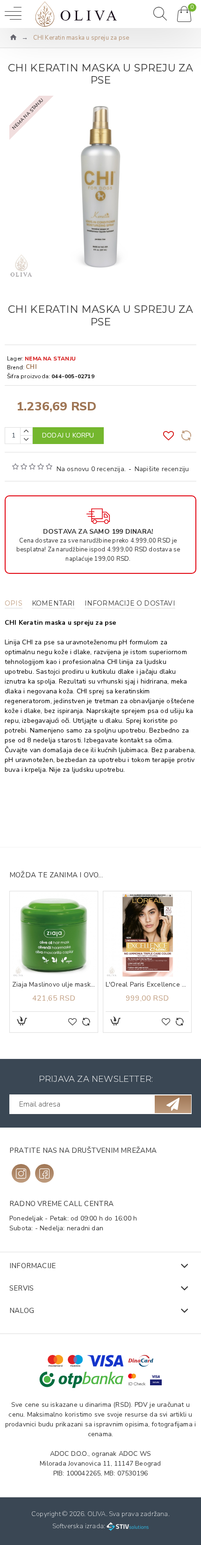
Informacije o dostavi (130, 603)
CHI (31, 367)
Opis (13, 603)
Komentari (53, 603)
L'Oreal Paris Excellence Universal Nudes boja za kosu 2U (147, 985)
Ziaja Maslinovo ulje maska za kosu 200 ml (53, 985)
